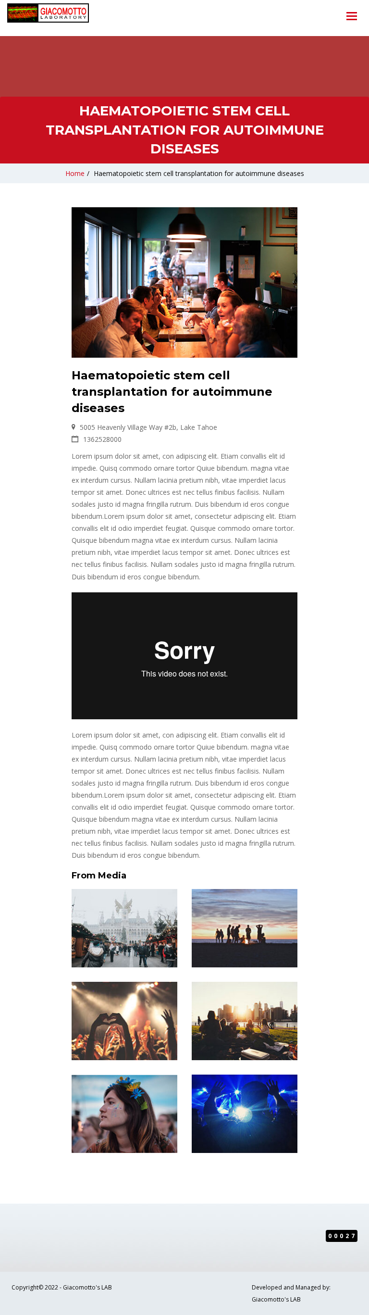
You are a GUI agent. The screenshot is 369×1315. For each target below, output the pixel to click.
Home (75, 173)
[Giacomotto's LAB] (48, 15)
